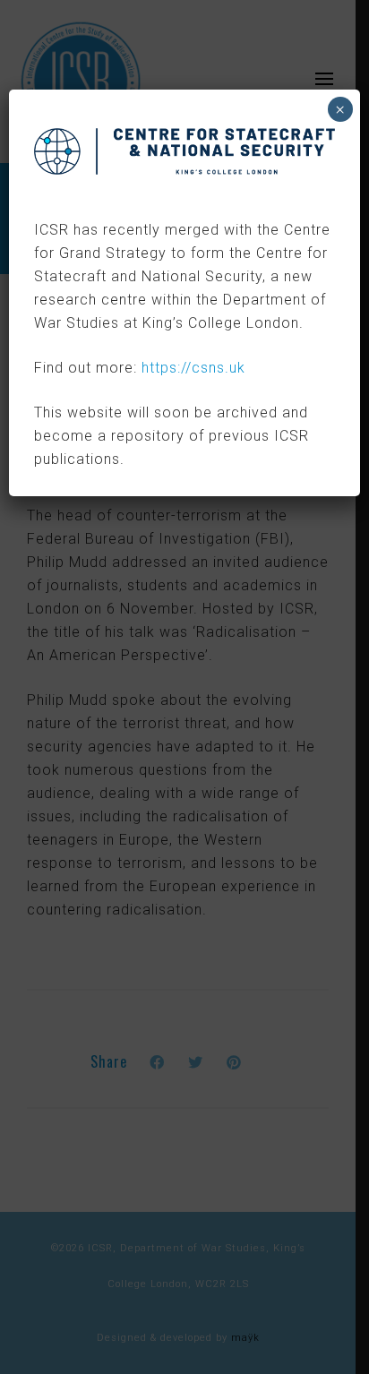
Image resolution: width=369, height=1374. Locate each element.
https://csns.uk (193, 367)
